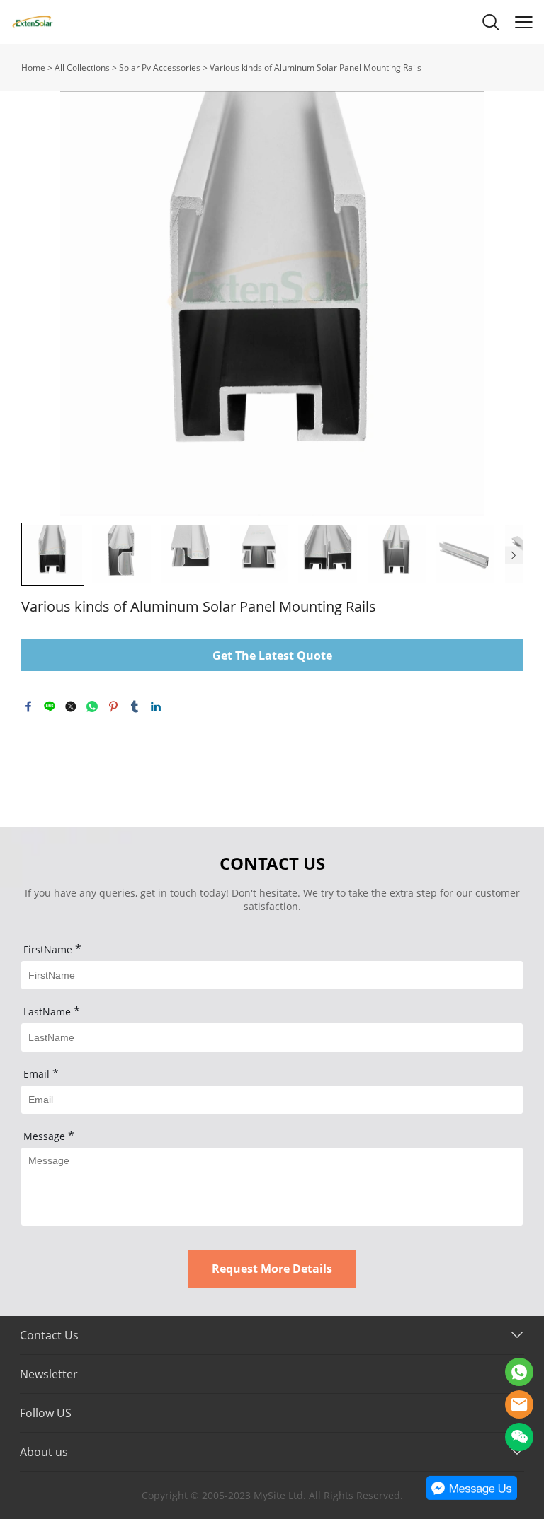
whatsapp (92, 706)
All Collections (82, 68)
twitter (71, 706)
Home (33, 68)
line (49, 706)
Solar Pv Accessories (159, 68)
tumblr (135, 706)
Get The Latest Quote (272, 655)
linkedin (156, 706)
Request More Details (272, 1268)
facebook (28, 706)
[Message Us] (471, 1497)
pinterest (113, 706)
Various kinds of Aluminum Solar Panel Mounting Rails (315, 68)
